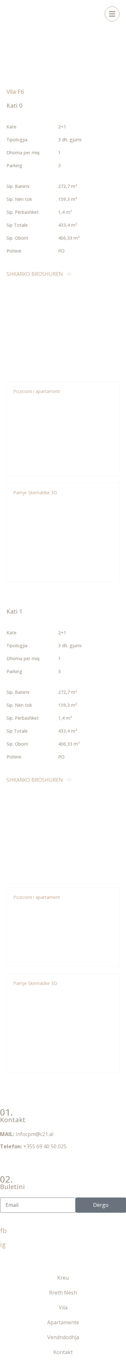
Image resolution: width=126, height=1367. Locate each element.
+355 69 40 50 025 (45, 1146)
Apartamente (63, 1322)
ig (3, 1244)
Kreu (63, 1277)
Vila (63, 1307)
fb (3, 1230)
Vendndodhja (63, 1337)
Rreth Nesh (63, 1292)
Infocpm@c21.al (34, 1134)
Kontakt (63, 1352)
